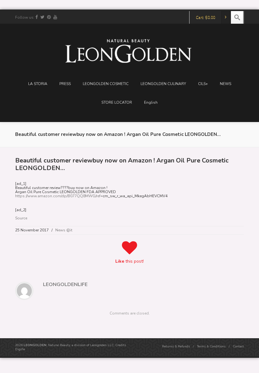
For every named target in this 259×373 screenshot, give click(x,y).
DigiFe (20, 349)
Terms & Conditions (211, 346)
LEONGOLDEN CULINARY (163, 83)
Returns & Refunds (176, 346)
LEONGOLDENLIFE (65, 284)
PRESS (65, 83)
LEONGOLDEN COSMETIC (106, 83)
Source (21, 218)
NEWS (225, 83)
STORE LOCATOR (116, 102)
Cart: (205, 17)
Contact (238, 346)
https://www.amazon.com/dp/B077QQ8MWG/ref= (59, 196)
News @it (63, 230)
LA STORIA (37, 83)
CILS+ (203, 83)
